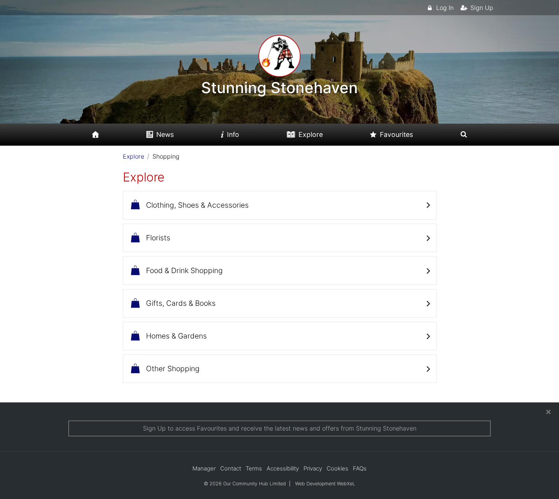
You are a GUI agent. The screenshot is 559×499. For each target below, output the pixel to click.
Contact (230, 468)
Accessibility (283, 468)
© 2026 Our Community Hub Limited (245, 483)
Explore (133, 156)
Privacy (312, 468)
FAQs (360, 468)
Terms (254, 468)
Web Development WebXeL (325, 483)
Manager (204, 468)
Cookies (337, 468)
